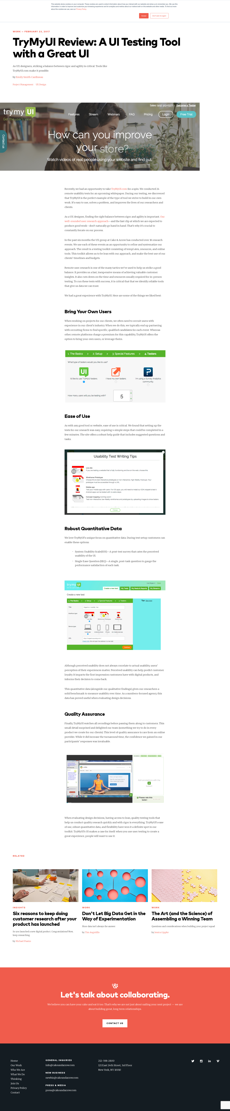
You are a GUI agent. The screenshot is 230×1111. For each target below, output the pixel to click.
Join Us (15, 1083)
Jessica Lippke (162, 932)
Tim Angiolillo (92, 932)
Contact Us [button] (114, 1023)
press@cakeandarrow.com (61, 1090)
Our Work (16, 1065)
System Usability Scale (88, 551)
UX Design (41, 84)
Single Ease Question (87, 561)
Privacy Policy (19, 1088)
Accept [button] (143, 16)
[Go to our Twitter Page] (192, 1061)
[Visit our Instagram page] (201, 1061)
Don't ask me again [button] (159, 16)
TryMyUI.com (119, 188)
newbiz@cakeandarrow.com (62, 1077)
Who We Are (18, 1069)
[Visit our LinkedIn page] (209, 1061)
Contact (15, 1092)
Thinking (16, 1078)
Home (14, 1060)
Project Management (23, 84)
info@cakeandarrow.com (60, 1065)
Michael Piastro (23, 941)
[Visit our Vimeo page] (217, 1061)
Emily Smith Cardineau (29, 77)
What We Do (18, 1074)
